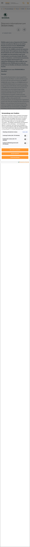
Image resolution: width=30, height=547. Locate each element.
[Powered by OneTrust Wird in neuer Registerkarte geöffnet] (23, 162)
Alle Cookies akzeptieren (15, 149)
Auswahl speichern (15, 153)
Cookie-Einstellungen (15, 157)
